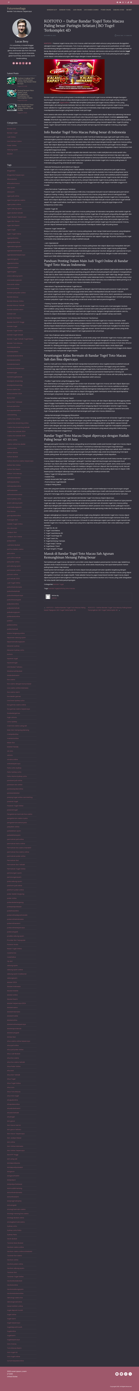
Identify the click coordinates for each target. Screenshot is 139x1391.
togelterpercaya (13, 1340)
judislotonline (12, 625)
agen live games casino (16, 200)
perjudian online (13, 827)
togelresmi (11, 1335)
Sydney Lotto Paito (14, 1230)
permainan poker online (16, 856)
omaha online (12, 759)
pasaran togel (12, 801)
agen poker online (14, 204)
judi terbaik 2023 (13, 579)
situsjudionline (12, 1100)
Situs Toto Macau (13, 1092)
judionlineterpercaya (15, 595)
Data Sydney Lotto (14, 499)
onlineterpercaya (13, 764)
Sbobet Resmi (12, 999)
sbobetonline (12, 1020)
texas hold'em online (15, 1306)
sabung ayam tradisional (16, 974)
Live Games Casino (14, 141)
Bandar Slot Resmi (14, 318)
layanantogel (12, 663)
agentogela (11, 272)
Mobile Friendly (12, 747)
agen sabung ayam (14, 209)
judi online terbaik (14, 558)
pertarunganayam (14, 877)
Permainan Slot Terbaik (16, 864)
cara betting (12, 415)
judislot (10, 621)
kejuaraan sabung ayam (16, 637)
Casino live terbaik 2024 (16, 431)
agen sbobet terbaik (15, 213)
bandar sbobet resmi (15, 309)
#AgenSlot (11, 171)
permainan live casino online (18, 852)
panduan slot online (14, 785)
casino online (12, 440)
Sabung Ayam (12, 150)
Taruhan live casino (14, 1256)
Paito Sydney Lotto (14, 772)
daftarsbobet (12, 490)
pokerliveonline (13, 911)
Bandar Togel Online (15, 331)
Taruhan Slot (12, 1272)
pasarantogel (12, 810)
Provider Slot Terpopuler (16, 940)
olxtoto (10, 755)
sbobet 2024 (12, 982)
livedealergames (13, 713)
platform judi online (14, 885)
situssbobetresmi (13, 1108)
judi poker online (13, 562)
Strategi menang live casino (18, 1214)
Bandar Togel (58, 584)
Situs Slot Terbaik (13, 1075)
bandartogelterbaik (14, 377)
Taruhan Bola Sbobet (15, 1243)
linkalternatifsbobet (14, 671)
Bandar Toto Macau (14, 343)
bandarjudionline (13, 347)
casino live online (13, 419)
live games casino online (16, 705)
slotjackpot (11, 1180)
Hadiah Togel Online (15, 524)
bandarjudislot (12, 352)
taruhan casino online (15, 1247)
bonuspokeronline (14, 410)
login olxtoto (12, 717)
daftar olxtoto (12, 452)
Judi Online (11, 137)
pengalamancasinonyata (17, 822)
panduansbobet (13, 793)
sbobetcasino (12, 1007)
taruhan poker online (15, 1264)
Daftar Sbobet (12, 457)
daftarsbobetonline (14, 494)
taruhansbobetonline (15, 1293)
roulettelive (11, 957)
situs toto (10, 1087)
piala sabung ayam (14, 881)
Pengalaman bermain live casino (19, 814)
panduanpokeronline (15, 789)
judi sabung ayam (14, 566)
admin (54, 598)
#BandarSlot (12, 179)
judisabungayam (13, 612)
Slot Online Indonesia (15, 1146)
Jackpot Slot (12, 532)
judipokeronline (13, 604)
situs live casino (13, 1058)
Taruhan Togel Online (15, 1277)
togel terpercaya (13, 1323)
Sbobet (10, 154)
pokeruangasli (12, 932)
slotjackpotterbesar (14, 1184)
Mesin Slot (11, 743)
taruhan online (12, 1260)
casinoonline (12, 448)
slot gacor (11, 1121)
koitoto (62, 588)
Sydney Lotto (12, 1226)
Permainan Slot (13, 860)
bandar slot (11, 314)
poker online (11, 898)
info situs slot (12, 528)
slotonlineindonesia (14, 1192)
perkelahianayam (14, 835)
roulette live (11, 953)
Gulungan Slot (12, 520)
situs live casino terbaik (16, 1062)
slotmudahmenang (14, 1188)
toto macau (70, 588)
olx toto (10, 751)
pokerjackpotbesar (14, 907)
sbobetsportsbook (14, 1029)
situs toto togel (13, 1096)
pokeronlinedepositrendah (17, 915)
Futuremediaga (16, 8)
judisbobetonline (13, 616)
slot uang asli (12, 1159)
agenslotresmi (12, 267)
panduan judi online (14, 780)
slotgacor (11, 1171)
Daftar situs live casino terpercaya (20, 461)
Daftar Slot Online (14, 465)
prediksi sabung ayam (15, 936)
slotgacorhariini (13, 1176)
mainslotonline (13, 738)
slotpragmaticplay (14, 1201)
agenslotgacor (13, 259)
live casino (11, 679)
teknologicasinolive (14, 1302)
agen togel (11, 230)
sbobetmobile (12, 1016)
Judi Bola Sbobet (13, 545)
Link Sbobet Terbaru (14, 667)
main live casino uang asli (17, 726)
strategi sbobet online (15, 1218)
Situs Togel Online (14, 1083)
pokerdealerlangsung (15, 902)
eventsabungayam (14, 507)
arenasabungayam (14, 280)
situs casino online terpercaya (18, 1041)
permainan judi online (15, 839)
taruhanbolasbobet (14, 1281)
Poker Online (11, 145)
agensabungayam (14, 246)
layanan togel (12, 658)
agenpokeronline (13, 242)
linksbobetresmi (13, 675)
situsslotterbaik (13, 1113)
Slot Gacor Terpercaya (15, 1134)
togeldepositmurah (14, 1327)
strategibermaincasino (16, 1222)
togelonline (11, 1331)
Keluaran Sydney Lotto (15, 650)
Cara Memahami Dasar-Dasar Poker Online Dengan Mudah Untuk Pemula (25, 107)
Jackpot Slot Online (14, 537)
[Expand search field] (8, 2)
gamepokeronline (14, 515)
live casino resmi (13, 692)
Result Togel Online (14, 949)
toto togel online (13, 1356)
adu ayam (11, 188)
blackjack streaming (15, 381)
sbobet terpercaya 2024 (16, 1003)
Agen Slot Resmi (13, 225)
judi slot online (12, 574)
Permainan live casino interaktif (19, 848)
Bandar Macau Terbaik (15, 305)
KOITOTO (47, 43)
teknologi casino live (15, 1298)
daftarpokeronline (14, 486)
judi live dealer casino (15, 549)
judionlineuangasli (14, 600)
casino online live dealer (16, 444)
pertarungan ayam (14, 873)
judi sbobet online (14, 570)
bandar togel (54, 588)
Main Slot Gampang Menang (18, 730)
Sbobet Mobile (12, 991)
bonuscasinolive (13, 406)
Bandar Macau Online (15, 301)
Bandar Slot (11, 129)
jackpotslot (11, 541)
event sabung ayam (15, 503)
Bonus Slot (11, 398)
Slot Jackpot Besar (14, 1138)
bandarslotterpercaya (15, 368)
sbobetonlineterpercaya (16, 1024)
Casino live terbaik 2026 (16, 436)
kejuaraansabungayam (16, 642)
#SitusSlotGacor (13, 183)
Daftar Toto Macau (14, 473)
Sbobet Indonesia (14, 986)
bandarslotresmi (13, 364)
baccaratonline (13, 288)
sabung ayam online (15, 970)
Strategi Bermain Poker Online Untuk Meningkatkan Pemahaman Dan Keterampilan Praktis (25, 94)
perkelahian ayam (14, 831)
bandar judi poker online (16, 293)
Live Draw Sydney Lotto (15, 700)
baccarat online (13, 284)
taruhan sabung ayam (15, 1268)
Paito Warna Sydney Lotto (17, 776)
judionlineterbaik (13, 591)
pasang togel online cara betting (19, 797)
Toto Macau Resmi (14, 1348)
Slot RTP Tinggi (12, 1155)
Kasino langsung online (16, 633)
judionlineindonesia (14, 587)
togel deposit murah (15, 1310)
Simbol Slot (11, 1037)
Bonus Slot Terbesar (14, 402)
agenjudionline (12, 238)
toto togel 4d (12, 1352)
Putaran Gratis (12, 944)
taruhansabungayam (15, 1289)
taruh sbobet (12, 1239)
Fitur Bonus (11, 511)
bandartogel (12, 373)
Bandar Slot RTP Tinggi (15, 322)
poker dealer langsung (15, 894)
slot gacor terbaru (14, 1129)
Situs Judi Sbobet (13, 1054)
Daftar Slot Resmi (13, 469)
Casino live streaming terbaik (18, 427)
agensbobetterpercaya (16, 255)
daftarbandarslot (14, 478)
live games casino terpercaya (18, 709)
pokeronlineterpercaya (16, 928)
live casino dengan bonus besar (19, 684)
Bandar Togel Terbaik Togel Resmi (20, 339)
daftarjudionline (13, 482)
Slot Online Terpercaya (15, 1150)
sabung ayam (12, 965)
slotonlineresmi (13, 1197)
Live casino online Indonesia (17, 688)
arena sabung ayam (15, 276)
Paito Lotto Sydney (14, 768)
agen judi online (13, 196)
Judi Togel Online (13, 583)
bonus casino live (13, 389)
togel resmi (11, 1319)
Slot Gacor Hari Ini (14, 1125)
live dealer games (14, 696)
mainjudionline (12, 734)
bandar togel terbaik (15, 335)
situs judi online (13, 1045)
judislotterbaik (12, 629)
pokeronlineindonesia (15, 919)
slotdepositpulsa (13, 1163)
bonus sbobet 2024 (14, 394)
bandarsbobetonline (15, 356)
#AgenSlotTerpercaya (15, 175)
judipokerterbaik (13, 608)
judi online (11, 553)
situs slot (10, 1070)
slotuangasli (11, 1205)
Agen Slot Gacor (13, 221)
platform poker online (15, 890)
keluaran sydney (13, 646)
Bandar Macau (12, 297)
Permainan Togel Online (16, 869)
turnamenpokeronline (15, 1361)
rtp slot (10, 961)
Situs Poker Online (13, 1066)
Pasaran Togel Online (15, 806)
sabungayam (12, 978)
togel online (64, 102)
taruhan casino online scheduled (19, 1251)
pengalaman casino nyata (17, 818)
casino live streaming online (17, 423)
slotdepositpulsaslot (15, 1167)
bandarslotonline (13, 360)
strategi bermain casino (16, 1209)
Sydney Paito (12, 1235)
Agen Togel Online (14, 234)
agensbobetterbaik (14, 251)
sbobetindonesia (13, 1012)
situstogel (11, 1117)
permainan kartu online (16, 843)
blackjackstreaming (14, 385)
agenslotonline (13, 263)
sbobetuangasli (13, 1033)
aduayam (11, 192)
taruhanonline (12, 1285)
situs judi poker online (15, 1049)
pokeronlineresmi (13, 923)
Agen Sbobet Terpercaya (16, 217)
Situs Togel (11, 1079)
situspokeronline (13, 1104)
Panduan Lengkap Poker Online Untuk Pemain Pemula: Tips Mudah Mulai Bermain (26, 81)
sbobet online (12, 995)
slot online (11, 1142)
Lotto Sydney (12, 722)
